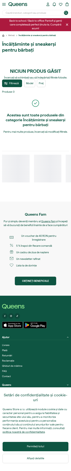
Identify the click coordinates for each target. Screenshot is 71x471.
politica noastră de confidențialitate (24, 432)
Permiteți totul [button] (35, 446)
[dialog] (35, 429)
